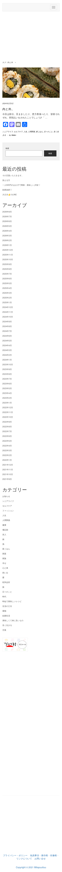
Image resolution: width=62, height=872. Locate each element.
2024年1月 (7, 359)
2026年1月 (7, 245)
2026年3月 (7, 235)
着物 (4, 610)
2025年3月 (7, 292)
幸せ (4, 563)
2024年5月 (7, 340)
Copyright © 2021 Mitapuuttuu (31, 867)
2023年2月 (7, 397)
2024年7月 (7, 331)
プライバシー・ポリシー (15, 855)
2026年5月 (7, 226)
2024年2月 (7, 354)
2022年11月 (7, 412)
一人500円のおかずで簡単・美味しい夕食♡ (21, 185)
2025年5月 (7, 283)
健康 (4, 524)
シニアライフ (7, 131)
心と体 (5, 567)
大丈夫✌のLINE (9, 194)
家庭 (4, 553)
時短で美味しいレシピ (11, 601)
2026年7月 (7, 216)
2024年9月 (7, 321)
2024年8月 (7, 326)
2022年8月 (7, 426)
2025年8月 (7, 269)
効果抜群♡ (7, 189)
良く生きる (7, 625)
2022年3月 (7, 450)
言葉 (4, 629)
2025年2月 (7, 297)
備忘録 (5, 529)
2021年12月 (7, 464)
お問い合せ (40, 858)
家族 (4, 558)
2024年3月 (7, 350)
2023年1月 (7, 402)
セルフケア (18, 131)
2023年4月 (7, 393)
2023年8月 (7, 374)
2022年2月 (7, 455)
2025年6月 (7, 278)
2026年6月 (7, 221)
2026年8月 (7, 211)
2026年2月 (7, 240)
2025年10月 (7, 259)
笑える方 (6, 180)
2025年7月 (7, 273)
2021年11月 (7, 469)
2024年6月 (7, 335)
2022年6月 (7, 436)
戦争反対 (6, 582)
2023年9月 (7, 369)
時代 (4, 596)
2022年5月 (7, 440)
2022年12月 (7, 407)
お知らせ (6, 496)
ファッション (8, 510)
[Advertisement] (31, 36)
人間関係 (31, 131)
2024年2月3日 (7, 103)
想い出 (5, 572)
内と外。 (8, 109)
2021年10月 (7, 474)
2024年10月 (7, 316)
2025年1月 (7, 302)
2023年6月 (7, 383)
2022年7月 (7, 431)
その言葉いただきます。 (12, 175)
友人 (4, 534)
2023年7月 (7, 378)
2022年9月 (7, 421)
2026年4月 (7, 230)
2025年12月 (7, 249)
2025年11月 (7, 254)
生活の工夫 (7, 606)
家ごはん (39, 131)
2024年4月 (7, 345)
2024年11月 (7, 312)
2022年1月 (7, 460)
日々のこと (48, 131)
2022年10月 (7, 417)
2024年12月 (7, 307)
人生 (25, 131)
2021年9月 (7, 479)
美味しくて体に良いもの (12, 620)
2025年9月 (7, 264)
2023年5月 (7, 388)
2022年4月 (7, 445)
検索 (7, 148)
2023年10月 (7, 364)
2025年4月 (7, 288)
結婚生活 (6, 615)
